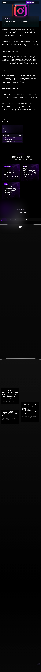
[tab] (4, 219)
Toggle (20, 135)
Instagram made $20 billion (33, 62)
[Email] (9, 121)
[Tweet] (5, 121)
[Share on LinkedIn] (7, 121)
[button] (37, 2)
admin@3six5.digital (6, 131)
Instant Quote (30, 2)
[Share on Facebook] (2, 121)
